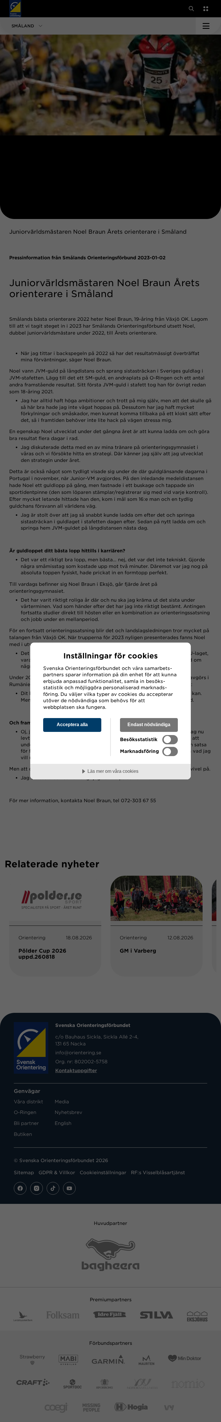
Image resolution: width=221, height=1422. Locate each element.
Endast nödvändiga (148, 724)
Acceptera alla (72, 724)
